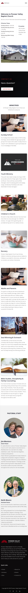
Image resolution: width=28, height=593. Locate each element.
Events (16, 572)
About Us (17, 569)
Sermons (4, 572)
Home (3, 569)
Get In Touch (7, 89)
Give (3, 575)
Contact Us (18, 575)
